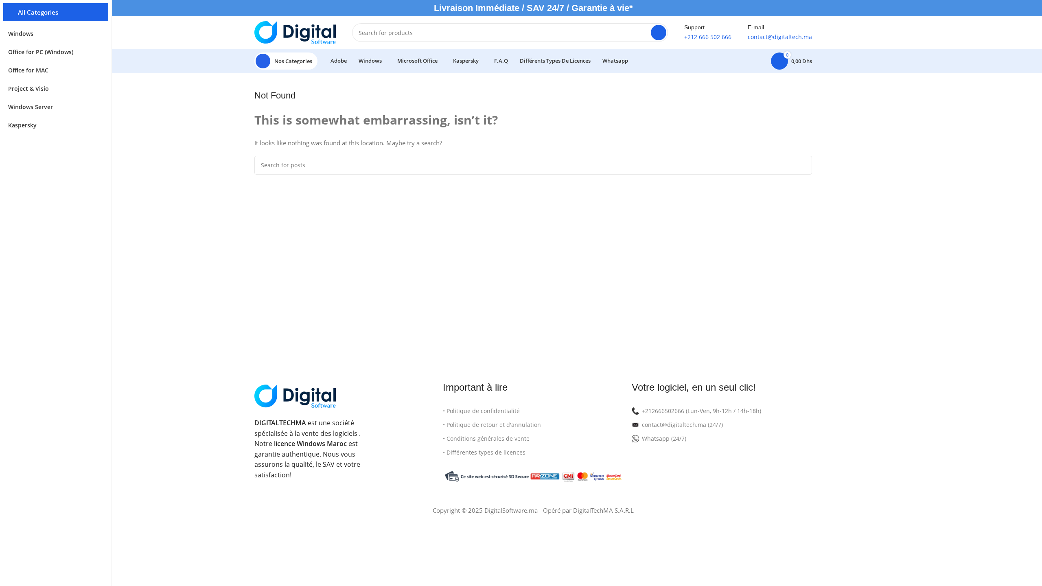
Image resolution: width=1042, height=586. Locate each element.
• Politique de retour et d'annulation (492, 425)
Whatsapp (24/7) (664, 438)
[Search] (658, 32)
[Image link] (295, 395)
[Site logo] (295, 32)
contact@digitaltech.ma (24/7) (682, 425)
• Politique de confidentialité (481, 411)
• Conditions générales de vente (486, 438)
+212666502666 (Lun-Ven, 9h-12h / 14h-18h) (701, 411)
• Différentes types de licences (484, 452)
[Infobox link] (707, 33)
